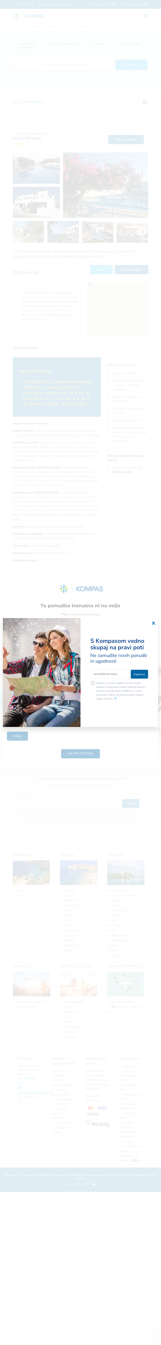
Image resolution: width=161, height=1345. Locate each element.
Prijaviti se (139, 674)
